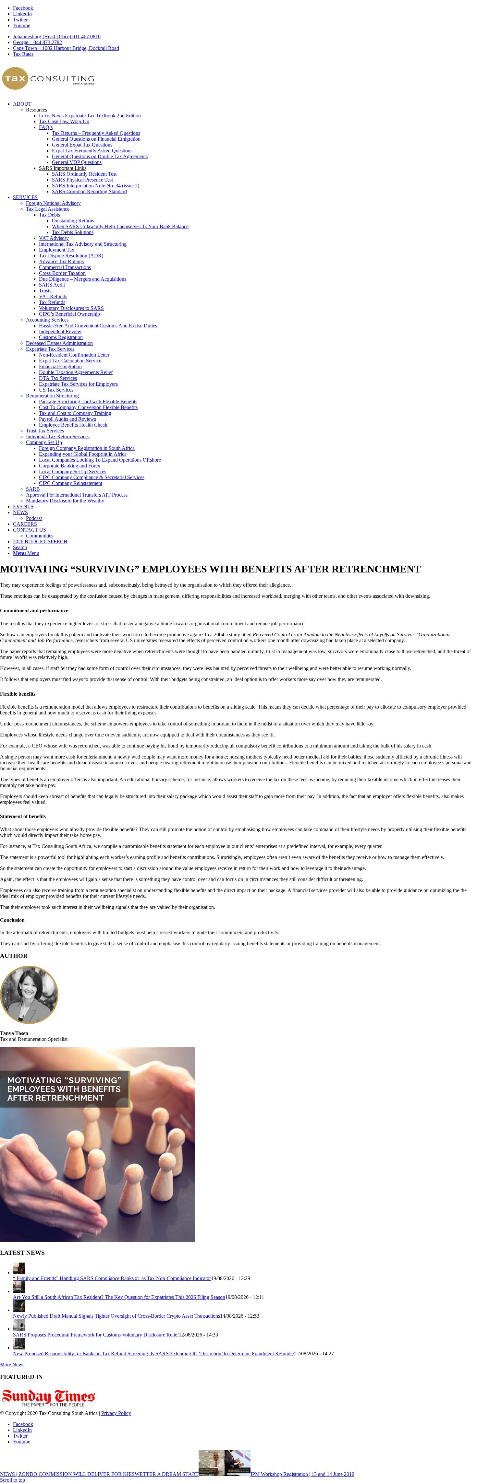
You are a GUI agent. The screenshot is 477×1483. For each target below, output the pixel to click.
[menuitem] (245, 37)
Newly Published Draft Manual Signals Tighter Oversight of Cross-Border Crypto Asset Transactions (116, 1316)
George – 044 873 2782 (37, 42)
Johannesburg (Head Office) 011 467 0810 (57, 36)
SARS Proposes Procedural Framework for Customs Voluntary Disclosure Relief (96, 1334)
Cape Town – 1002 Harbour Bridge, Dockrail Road (66, 48)
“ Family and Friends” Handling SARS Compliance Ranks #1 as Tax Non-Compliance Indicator (112, 1278)
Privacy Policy (116, 1413)
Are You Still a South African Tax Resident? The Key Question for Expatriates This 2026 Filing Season (119, 1297)
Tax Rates (23, 54)
